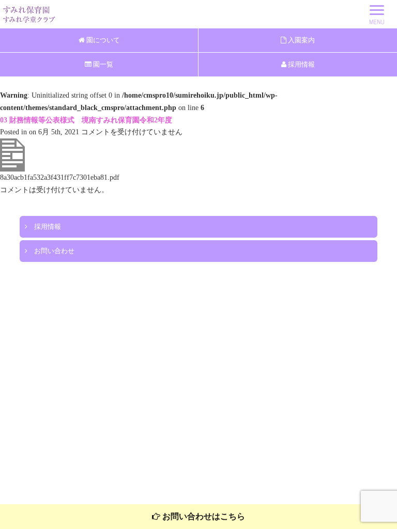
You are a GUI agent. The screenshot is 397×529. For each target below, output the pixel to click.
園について (102, 40)
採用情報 (300, 64)
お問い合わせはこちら (202, 516)
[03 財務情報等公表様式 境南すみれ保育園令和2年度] (12, 169)
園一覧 (102, 64)
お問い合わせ (50, 251)
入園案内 (300, 40)
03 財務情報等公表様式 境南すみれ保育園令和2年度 (86, 120)
